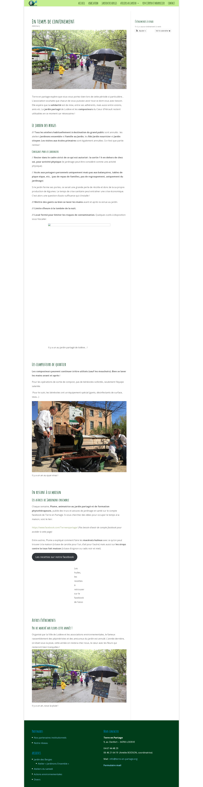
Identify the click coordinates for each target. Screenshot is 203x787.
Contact (171, 3)
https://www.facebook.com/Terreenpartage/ (55, 527)
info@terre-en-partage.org (124, 758)
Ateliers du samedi (43, 768)
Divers (37, 779)
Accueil (81, 3)
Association (93, 3)
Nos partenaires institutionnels (50, 737)
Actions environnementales (48, 774)
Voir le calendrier (162, 30)
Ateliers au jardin (128, 3)
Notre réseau (41, 743)
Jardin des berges (109, 3)
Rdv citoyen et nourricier (154, 3)
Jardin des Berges (43, 759)
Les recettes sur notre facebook (54, 557)
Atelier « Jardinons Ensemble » (53, 763)
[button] (141, 30)
